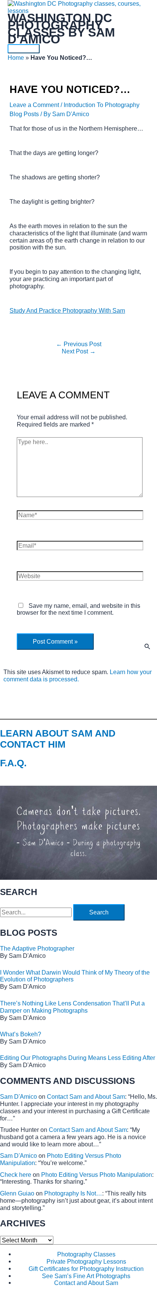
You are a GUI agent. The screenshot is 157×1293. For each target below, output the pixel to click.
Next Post (79, 351)
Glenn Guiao (17, 1193)
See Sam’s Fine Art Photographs (86, 1275)
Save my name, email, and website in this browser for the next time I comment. (78, 609)
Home (16, 57)
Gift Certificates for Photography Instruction (86, 1268)
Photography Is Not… (73, 1193)
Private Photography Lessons (86, 1261)
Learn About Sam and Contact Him (57, 739)
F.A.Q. (13, 763)
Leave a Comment (34, 104)
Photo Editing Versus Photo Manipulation (96, 1174)
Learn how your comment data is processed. (77, 675)
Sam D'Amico (18, 1096)
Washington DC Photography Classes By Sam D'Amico (61, 28)
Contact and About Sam (86, 1282)
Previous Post (78, 343)
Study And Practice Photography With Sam (67, 310)
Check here (15, 1174)
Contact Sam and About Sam (86, 1096)
